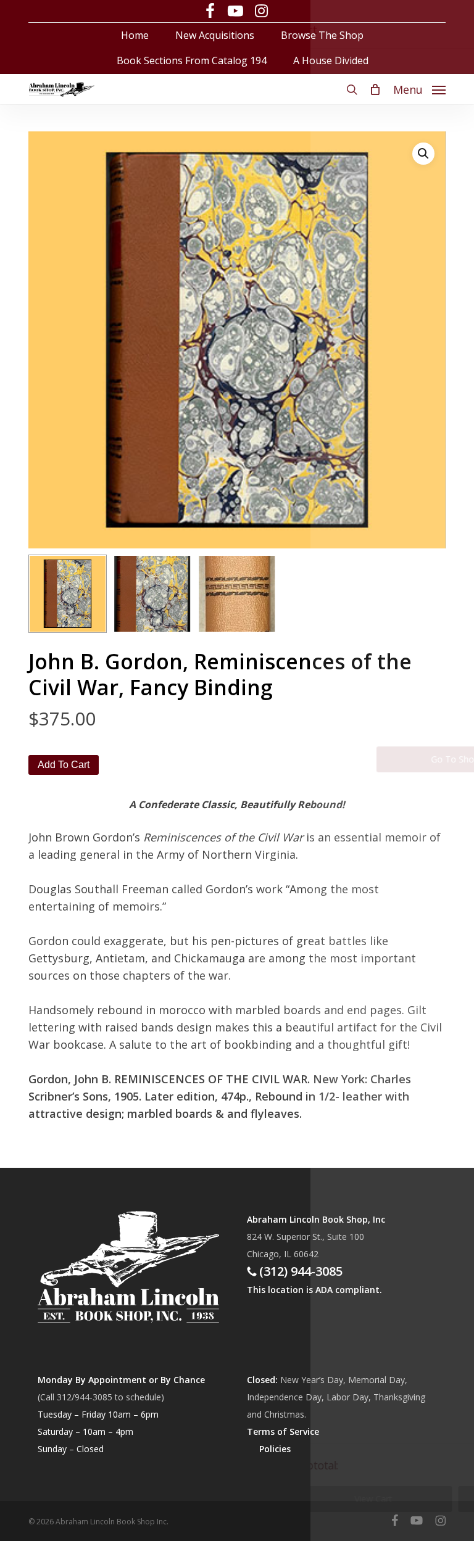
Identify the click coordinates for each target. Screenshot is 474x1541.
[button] (419, 87)
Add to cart (63, 764)
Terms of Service (283, 1431)
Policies (275, 1449)
